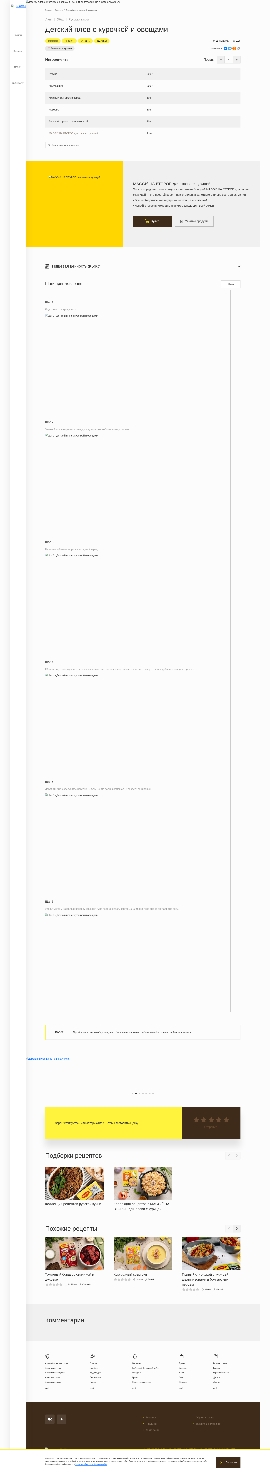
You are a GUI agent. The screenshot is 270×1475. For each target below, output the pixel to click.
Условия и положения (208, 1423)
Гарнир (216, 1368)
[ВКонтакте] (225, 48)
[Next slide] (236, 1155)
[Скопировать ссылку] (238, 48)
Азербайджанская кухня (56, 1363)
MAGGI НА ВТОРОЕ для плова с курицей (73, 133)
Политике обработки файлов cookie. (91, 1464)
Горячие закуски (221, 1373)
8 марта (93, 1363)
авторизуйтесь (95, 1123)
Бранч (182, 1363)
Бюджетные (95, 1377)
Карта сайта (153, 1430)
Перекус (183, 1382)
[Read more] (74, 1185)
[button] (132, 1093)
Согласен (231, 1462)
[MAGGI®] (18, 10)
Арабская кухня (52, 1377)
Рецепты (18, 35)
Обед (60, 19)
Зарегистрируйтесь (67, 1123)
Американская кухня (55, 1373)
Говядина (136, 1373)
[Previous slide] (229, 1155)
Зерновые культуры (141, 1382)
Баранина (136, 1363)
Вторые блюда (220, 1363)
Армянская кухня (53, 1382)
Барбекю (94, 1368)
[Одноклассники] (234, 48)
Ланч (48, 19)
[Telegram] (230, 48)
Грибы (135, 1377)
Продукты (17, 51)
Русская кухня (79, 19)
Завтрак (183, 1368)
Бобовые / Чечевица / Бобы (145, 1368)
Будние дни (95, 1373)
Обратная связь (205, 1417)
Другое (216, 1382)
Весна (93, 1382)
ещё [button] (47, 1388)
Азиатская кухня (53, 1368)
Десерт (216, 1377)
